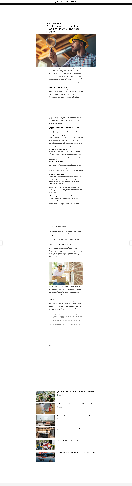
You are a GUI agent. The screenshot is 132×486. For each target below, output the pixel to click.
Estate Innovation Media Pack (78, 483)
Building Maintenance (62, 4)
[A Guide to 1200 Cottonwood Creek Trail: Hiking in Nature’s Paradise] (45, 457)
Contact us (89, 483)
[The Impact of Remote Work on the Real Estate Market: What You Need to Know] (45, 420)
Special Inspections (53, 118)
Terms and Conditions (70, 484)
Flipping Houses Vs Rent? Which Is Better (68, 440)
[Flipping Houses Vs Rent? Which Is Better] (45, 445)
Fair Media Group (53, 483)
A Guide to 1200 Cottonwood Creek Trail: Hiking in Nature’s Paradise (76, 452)
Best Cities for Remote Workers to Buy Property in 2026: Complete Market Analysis (75, 392)
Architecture (43, 4)
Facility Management (81, 4)
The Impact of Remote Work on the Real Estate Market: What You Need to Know (75, 416)
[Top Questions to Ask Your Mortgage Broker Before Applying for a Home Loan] (45, 408)
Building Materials (51, 4)
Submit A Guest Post (70, 483)
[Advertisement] (66, 13)
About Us (85, 483)
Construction (72, 4)
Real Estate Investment (49, 389)
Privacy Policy (76, 484)
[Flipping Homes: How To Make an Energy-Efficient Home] (45, 432)
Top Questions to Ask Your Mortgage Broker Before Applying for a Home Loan (75, 404)
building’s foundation (62, 138)
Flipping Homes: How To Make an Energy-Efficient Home (73, 428)
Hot (38, 4)
